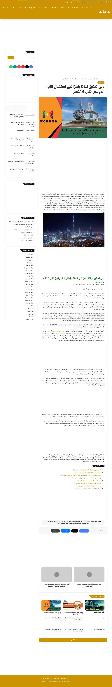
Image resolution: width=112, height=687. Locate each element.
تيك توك (84, 316)
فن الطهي (30, 314)
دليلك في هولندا (29, 305)
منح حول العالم (29, 319)
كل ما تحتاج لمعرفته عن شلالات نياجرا (52, 613)
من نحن (73, 2)
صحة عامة (30, 308)
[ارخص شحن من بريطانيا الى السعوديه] (29, 125)
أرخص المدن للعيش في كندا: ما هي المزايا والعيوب (87, 480)
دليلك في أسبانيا (76, 7)
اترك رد (73, 640)
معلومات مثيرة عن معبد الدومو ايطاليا (17, 139)
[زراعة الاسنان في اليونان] (29, 148)
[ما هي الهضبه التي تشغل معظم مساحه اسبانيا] (51, 622)
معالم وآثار (95, 78)
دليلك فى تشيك (29, 265)
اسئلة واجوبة (85, 7)
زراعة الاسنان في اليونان (17, 146)
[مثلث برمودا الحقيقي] (94, 605)
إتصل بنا (68, 2)
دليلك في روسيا (29, 297)
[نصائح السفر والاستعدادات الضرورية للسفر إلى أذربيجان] (73, 605)
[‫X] (27, 66)
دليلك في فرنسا (29, 300)
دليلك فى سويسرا (28, 268)
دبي (100, 302)
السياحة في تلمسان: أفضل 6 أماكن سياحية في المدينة (73, 630)
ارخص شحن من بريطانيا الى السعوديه (17, 123)
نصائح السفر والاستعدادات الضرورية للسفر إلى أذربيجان (73, 613)
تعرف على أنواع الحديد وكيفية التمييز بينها (90, 486)
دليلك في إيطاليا (33, 7)
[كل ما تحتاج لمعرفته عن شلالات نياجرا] (51, 605)
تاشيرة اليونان (20, 130)
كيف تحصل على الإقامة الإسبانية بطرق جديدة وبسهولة (86, 478)
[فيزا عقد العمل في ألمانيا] (29, 171)
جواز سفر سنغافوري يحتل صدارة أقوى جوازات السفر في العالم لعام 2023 (80, 475)
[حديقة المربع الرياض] (94, 622)
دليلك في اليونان (22, 7)
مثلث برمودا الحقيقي (98, 612)
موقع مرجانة (46, 678)
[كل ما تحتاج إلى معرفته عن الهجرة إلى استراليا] (29, 117)
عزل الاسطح (30, 311)
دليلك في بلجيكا (29, 292)
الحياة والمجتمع (29, 257)
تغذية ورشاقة (30, 262)
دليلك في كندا (29, 303)
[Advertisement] (56, 33)
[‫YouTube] (19, 66)
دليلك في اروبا (29, 284)
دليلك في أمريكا (43, 7)
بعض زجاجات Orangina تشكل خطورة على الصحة (87, 472)
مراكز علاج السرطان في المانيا (16, 161)
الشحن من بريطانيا (19, 153)
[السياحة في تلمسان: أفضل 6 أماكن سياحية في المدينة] (73, 622)
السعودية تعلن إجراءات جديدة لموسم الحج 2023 (88, 483)
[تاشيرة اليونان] (29, 132)
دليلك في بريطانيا (11, 7)
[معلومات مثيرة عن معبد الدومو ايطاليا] (29, 140)
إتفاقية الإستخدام (81, 2)
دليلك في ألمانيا (54, 7)
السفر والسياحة (29, 260)
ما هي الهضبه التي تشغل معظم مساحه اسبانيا (52, 630)
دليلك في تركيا (29, 295)
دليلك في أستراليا (64, 7)
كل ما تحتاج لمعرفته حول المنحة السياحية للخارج (88, 488)
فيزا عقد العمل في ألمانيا (17, 169)
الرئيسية (93, 7)
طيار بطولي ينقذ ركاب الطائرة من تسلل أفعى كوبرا (87, 470)
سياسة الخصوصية (91, 2)
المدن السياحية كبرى (58, 331)
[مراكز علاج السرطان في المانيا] (29, 163)
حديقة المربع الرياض (99, 629)
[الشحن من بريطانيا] (29, 156)
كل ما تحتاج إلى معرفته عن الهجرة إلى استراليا (16, 116)
